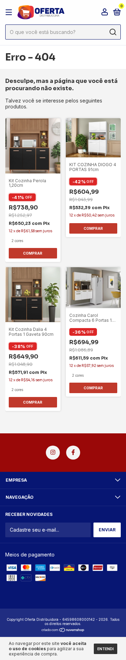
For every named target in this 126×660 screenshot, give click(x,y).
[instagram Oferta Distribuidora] (53, 453)
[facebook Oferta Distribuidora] (73, 453)
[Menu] (10, 12)
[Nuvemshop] (63, 630)
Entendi (105, 649)
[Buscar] (112, 32)
